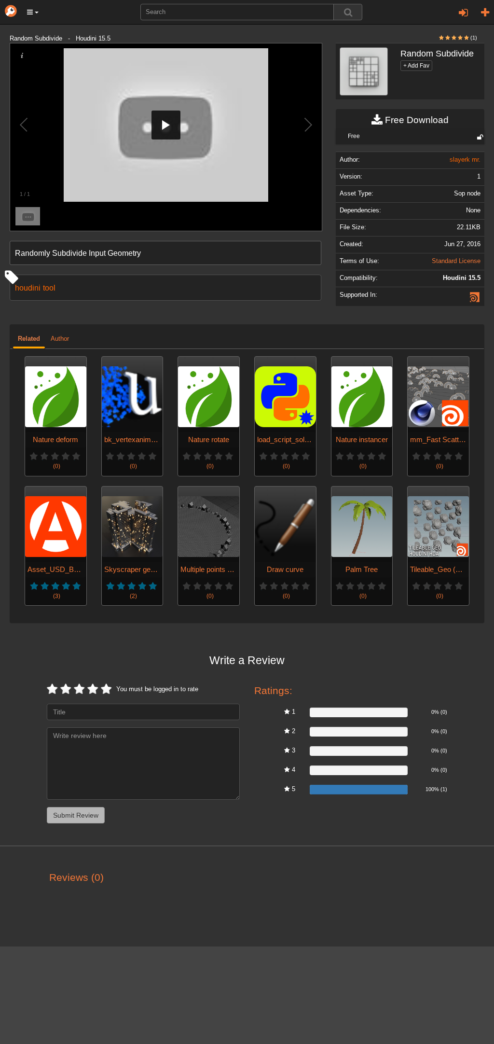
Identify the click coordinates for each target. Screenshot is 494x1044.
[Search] (347, 12)
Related (29, 338)
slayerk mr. (465, 159)
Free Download (416, 120)
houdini (28, 287)
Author (60, 338)
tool (49, 287)
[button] (33, 12)
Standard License (456, 261)
